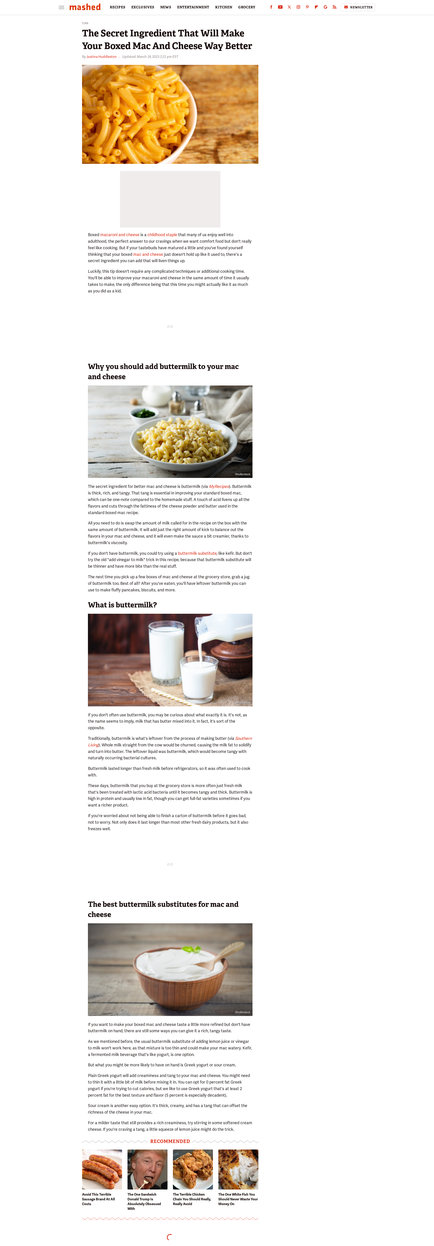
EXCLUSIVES (142, 7)
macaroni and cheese (119, 234)
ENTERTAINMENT (193, 7)
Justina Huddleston (101, 56)
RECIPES (117, 7)
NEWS (165, 7)
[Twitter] (289, 8)
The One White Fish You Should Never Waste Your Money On (238, 1199)
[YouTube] (280, 8)
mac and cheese (148, 254)
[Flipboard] (316, 8)
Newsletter (361, 7)
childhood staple (162, 234)
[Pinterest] (307, 8)
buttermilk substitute (197, 553)
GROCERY (246, 7)
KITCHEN (223, 7)
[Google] (325, 8)
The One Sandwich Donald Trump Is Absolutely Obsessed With (144, 1201)
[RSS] (334, 8)
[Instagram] (298, 8)
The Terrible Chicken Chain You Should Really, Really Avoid (192, 1199)
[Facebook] (271, 8)
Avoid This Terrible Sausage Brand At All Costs (98, 1199)
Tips (85, 23)
